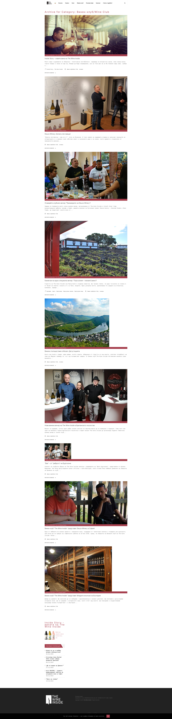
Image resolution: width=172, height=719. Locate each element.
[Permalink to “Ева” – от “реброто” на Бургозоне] (58, 458)
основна (81, 69)
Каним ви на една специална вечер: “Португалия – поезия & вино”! (71, 281)
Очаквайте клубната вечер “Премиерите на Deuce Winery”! (68, 203)
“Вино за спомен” (52, 679)
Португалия (59, 291)
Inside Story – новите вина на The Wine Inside (62, 59)
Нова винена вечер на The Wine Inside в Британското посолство (70, 425)
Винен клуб (80, 3)
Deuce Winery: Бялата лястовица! (58, 134)
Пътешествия (89, 3)
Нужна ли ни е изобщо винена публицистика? (53, 651)
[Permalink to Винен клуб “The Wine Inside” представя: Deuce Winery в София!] (86, 524)
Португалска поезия (68, 291)
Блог (73, 3)
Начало (60, 3)
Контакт (98, 3)
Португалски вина (79, 291)
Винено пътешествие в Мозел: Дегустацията (62, 351)
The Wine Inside (58, 69)
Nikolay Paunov (63, 55)
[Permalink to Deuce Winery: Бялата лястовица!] (86, 129)
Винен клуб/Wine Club (72, 69)
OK (108, 716)
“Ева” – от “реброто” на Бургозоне (58, 463)
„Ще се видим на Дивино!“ (55, 665)
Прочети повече (49, 72)
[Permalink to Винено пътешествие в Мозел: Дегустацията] (77, 346)
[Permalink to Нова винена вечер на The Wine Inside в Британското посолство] (86, 420)
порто (53, 291)
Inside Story (50, 69)
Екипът (67, 3)
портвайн (49, 291)
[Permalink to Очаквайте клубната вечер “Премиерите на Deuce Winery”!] (86, 198)
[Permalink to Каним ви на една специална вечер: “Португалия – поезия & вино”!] (86, 276)
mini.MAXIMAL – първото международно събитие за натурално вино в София (54, 672)
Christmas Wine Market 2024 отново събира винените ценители (54, 658)
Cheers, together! (107, 3)
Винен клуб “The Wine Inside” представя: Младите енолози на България (73, 596)
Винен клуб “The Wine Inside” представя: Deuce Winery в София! (70, 528)
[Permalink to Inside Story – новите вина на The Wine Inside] (86, 54)
